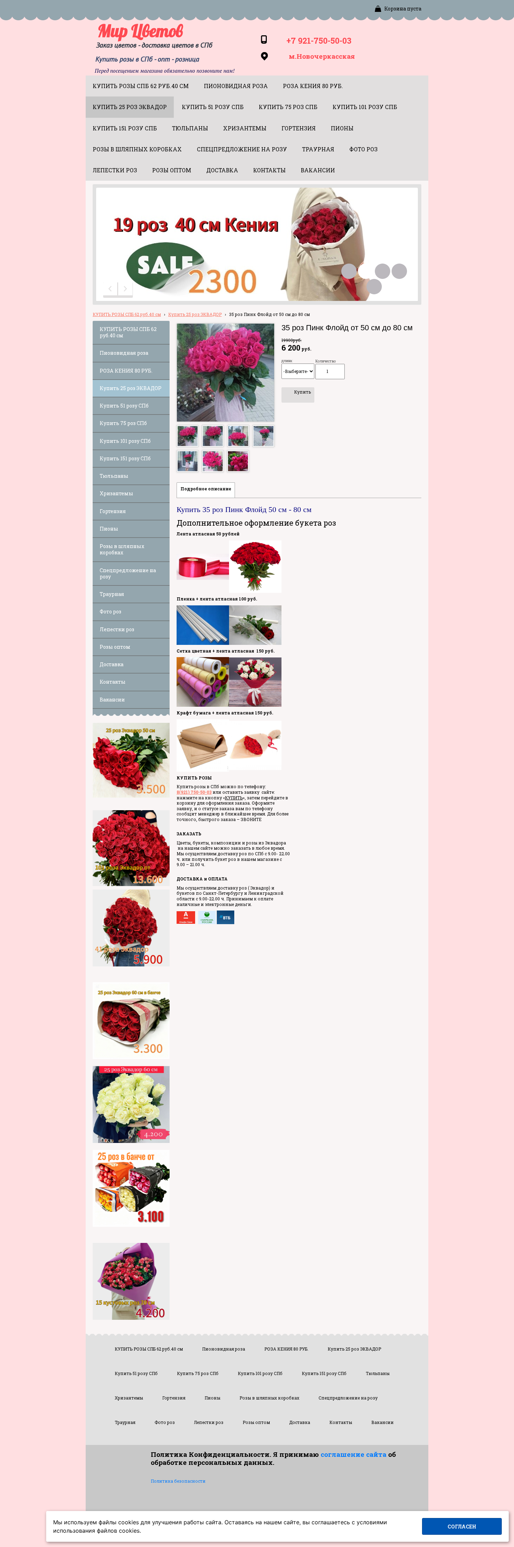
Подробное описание (205, 488)
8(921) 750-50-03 (194, 792)
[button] (111, 290)
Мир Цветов (140, 30)
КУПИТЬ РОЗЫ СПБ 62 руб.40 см (127, 314)
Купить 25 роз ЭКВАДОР (195, 314)
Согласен (462, 1526)
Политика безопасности (178, 1481)
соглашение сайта (353, 1454)
